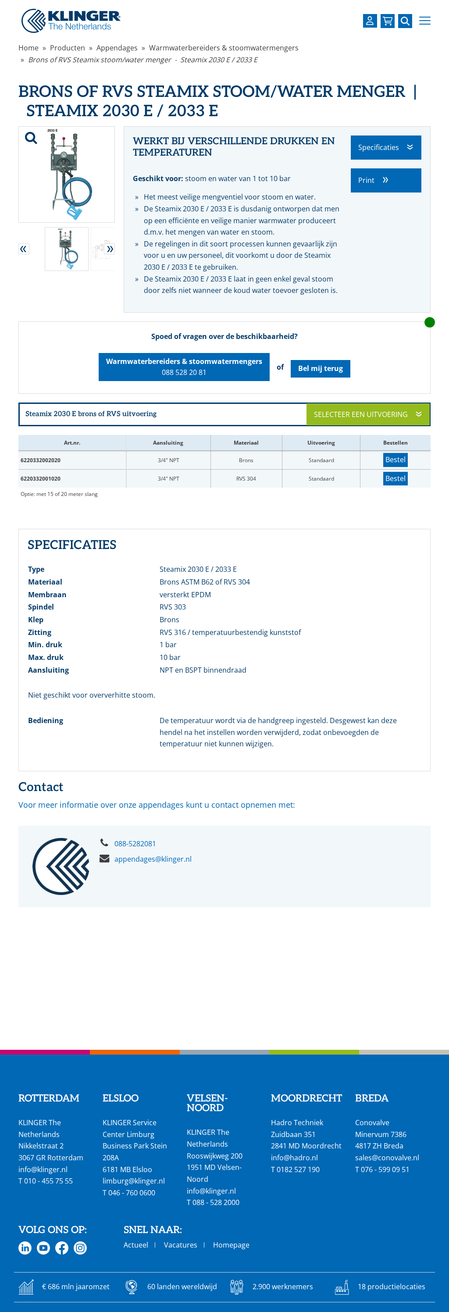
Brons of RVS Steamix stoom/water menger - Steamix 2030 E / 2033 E (142, 59)
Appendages (117, 47)
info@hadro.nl (294, 1157)
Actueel (136, 1245)
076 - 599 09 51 (385, 1169)
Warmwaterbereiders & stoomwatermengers (224, 47)
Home (28, 47)
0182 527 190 (298, 1169)
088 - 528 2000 (215, 1202)
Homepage (231, 1245)
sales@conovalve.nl (387, 1157)
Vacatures (180, 1245)
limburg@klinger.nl (134, 1181)
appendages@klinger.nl (153, 859)
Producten (67, 47)
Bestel (395, 459)
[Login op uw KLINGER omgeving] (370, 21)
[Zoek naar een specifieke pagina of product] (405, 21)
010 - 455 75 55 (48, 1181)
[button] (425, 20)
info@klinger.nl (43, 1169)
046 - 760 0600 (131, 1192)
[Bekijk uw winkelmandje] (388, 21)
